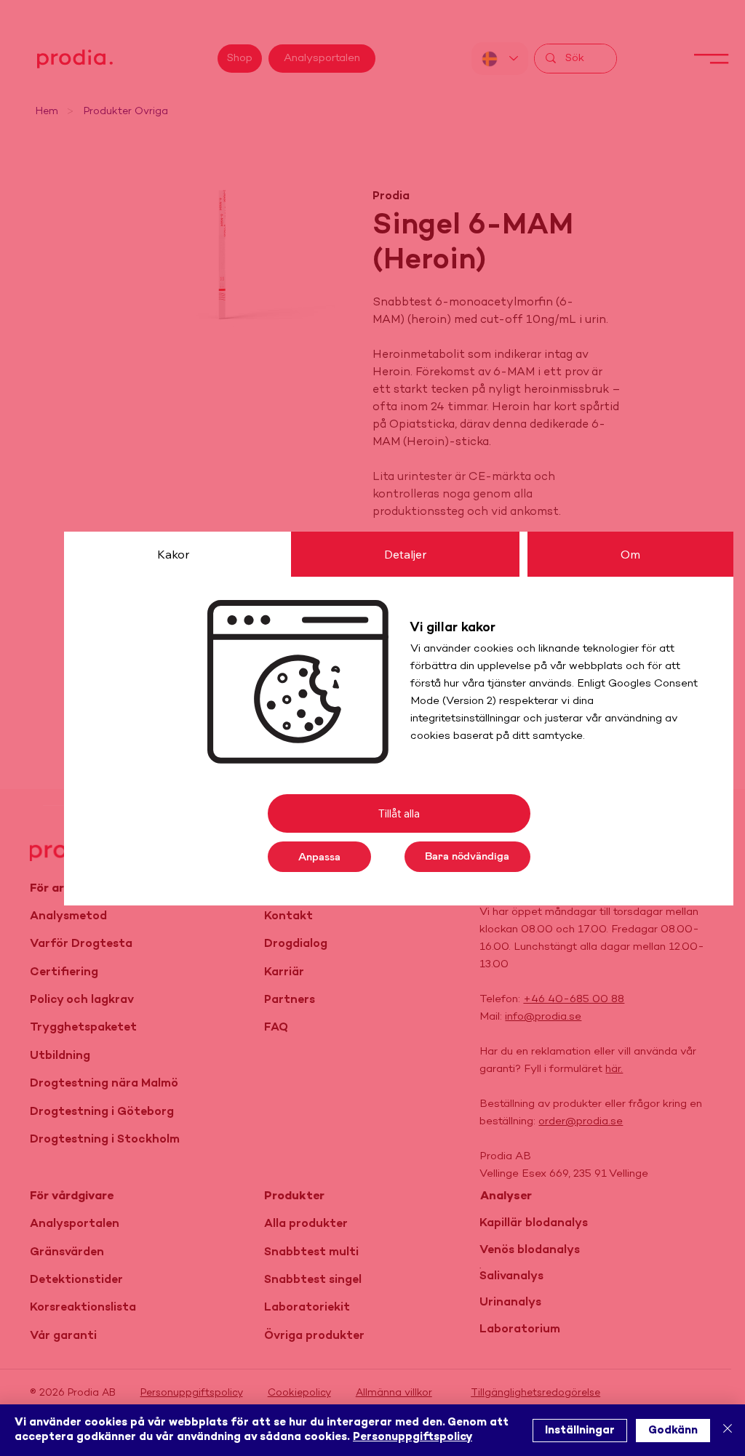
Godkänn (673, 1430)
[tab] (173, 554)
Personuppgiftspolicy (412, 1437)
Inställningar (580, 1430)
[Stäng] (727, 1430)
